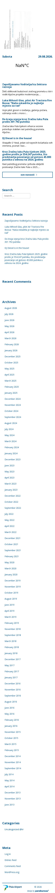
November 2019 (13, 586)
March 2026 (10, 338)
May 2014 (9, 780)
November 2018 (13, 629)
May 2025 (9, 368)
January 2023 (11, 489)
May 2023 (9, 471)
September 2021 (13, 550)
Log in (8, 854)
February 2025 (12, 386)
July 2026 (9, 314)
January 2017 (11, 677)
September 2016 (13, 695)
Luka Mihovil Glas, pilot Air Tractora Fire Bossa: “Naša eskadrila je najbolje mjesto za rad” (27, 103)
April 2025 (9, 374)
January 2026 (11, 350)
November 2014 (13, 762)
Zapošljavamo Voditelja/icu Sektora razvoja (24, 86)
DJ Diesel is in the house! (17, 138)
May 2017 (9, 665)
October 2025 (11, 362)
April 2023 (9, 477)
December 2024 (12, 398)
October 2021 (11, 544)
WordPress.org (12, 872)
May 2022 (9, 520)
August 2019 (11, 598)
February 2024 (12, 447)
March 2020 (10, 568)
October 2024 (11, 411)
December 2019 (12, 580)
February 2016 (12, 719)
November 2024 (13, 405)
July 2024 (9, 429)
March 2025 (10, 380)
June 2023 (9, 465)
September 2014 (13, 768)
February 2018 (12, 647)
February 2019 (12, 623)
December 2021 (12, 538)
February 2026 (12, 344)
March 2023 (10, 483)
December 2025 (12, 356)
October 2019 (11, 592)
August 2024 (11, 423)
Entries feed (10, 860)
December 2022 (12, 495)
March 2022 (10, 532)
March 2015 (10, 744)
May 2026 (9, 326)
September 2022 (13, 507)
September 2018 (13, 635)
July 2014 (9, 774)
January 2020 (11, 574)
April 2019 (9, 610)
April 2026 (9, 332)
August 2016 (11, 701)
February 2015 (12, 750)
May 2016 (9, 713)
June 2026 (9, 320)
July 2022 (9, 514)
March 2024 (10, 441)
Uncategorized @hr (14, 829)
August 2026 (11, 308)
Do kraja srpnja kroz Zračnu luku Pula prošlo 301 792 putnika (25, 120)
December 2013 (12, 792)
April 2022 (9, 526)
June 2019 (9, 604)
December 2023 (12, 459)
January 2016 (11, 725)
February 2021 (12, 556)
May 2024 (9, 435)
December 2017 (12, 659)
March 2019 (10, 616)
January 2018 (11, 653)
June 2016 (9, 707)
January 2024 (11, 453)
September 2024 (13, 417)
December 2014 (12, 756)
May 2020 (9, 562)
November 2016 (13, 689)
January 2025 (11, 392)
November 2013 (13, 798)
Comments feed (13, 866)
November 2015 (13, 732)
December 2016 (12, 683)
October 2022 (11, 501)
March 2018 (10, 641)
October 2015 (11, 738)
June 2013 (9, 804)
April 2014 (9, 786)
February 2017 (12, 671)
